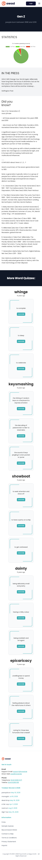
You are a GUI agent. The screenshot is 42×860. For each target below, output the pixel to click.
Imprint (4, 845)
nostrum (5, 808)
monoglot (5, 796)
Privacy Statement (9, 841)
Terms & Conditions (9, 838)
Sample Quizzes (8, 826)
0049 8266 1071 (16, 780)
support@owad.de (20, 771)
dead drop (6, 800)
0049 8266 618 (13, 782)
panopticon (6, 792)
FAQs (4, 822)
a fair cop (5, 804)
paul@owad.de (16, 774)
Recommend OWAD (9, 830)
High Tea (5, 812)
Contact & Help (7, 834)
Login (31, 3)
